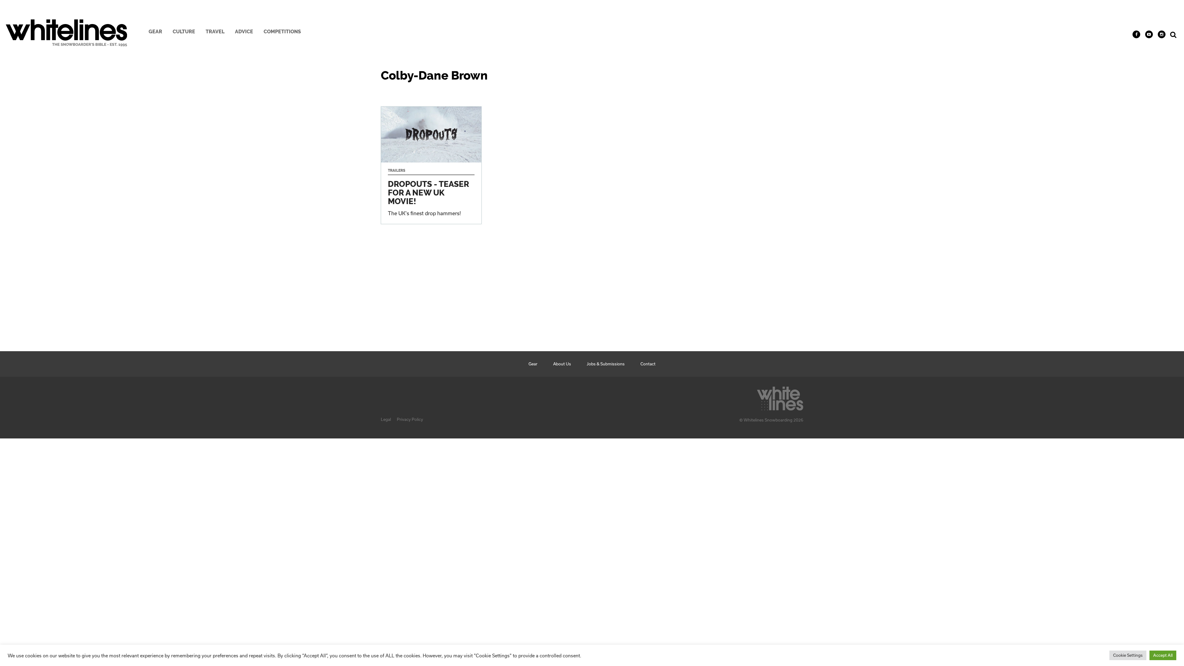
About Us (562, 363)
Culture (184, 32)
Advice (244, 32)
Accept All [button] (1163, 655)
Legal (386, 419)
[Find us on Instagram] (1162, 34)
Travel (215, 32)
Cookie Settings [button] (1128, 655)
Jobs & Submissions (606, 363)
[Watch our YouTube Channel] (1149, 34)
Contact (648, 363)
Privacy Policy (410, 419)
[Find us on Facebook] (1136, 34)
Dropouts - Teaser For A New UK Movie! (431, 165)
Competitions (282, 32)
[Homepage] (780, 397)
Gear (155, 32)
